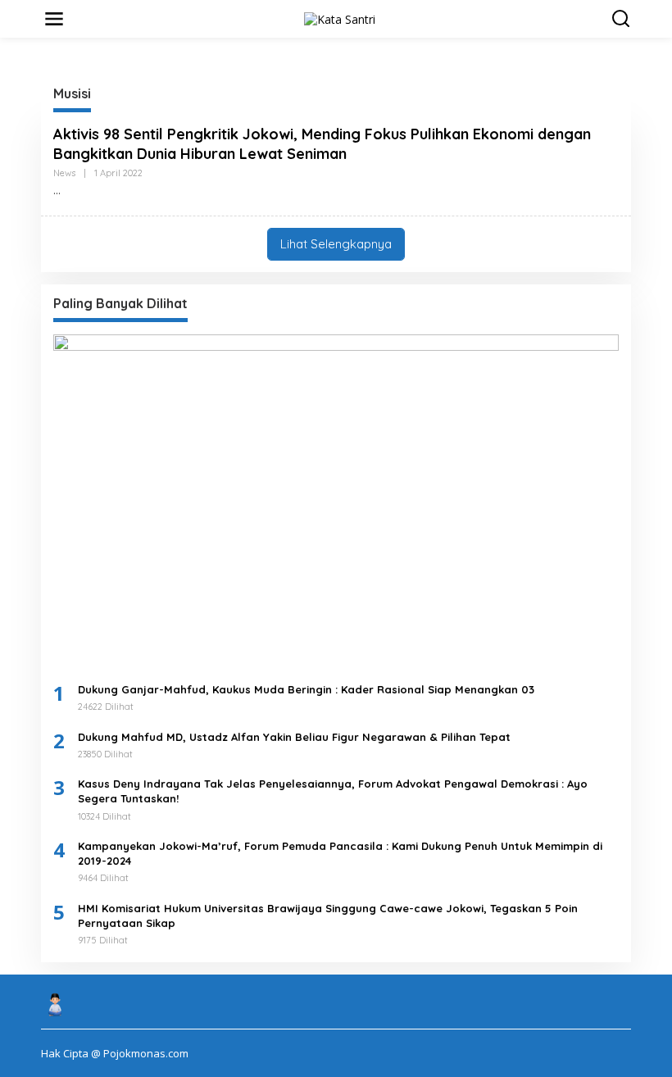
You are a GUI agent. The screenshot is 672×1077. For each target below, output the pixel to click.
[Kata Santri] (339, 17)
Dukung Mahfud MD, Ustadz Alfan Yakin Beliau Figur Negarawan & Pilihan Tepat (294, 736)
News (64, 173)
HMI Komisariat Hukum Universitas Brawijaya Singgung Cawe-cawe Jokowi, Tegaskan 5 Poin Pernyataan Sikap (328, 915)
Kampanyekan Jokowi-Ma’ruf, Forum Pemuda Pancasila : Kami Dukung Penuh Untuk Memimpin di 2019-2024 (340, 853)
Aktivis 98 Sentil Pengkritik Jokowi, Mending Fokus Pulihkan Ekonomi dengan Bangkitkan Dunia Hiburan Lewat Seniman (322, 143)
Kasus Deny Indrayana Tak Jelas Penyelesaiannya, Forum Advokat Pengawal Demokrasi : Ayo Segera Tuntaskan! (333, 791)
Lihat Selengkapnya (336, 244)
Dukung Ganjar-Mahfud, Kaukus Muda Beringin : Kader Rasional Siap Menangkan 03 (306, 689)
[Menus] (54, 19)
